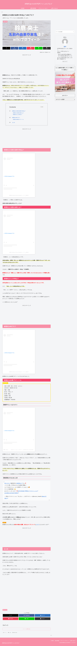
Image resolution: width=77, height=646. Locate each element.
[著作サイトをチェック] (63, 61)
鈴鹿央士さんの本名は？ (17, 114)
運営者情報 (57, 640)
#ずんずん (7, 483)
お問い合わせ (72, 640)
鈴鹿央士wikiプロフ (16, 117)
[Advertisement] (27, 64)
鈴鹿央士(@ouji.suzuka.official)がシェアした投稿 (18, 195)
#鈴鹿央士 (18, 483)
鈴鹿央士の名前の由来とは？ (18, 112)
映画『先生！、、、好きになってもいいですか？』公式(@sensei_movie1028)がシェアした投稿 (22, 449)
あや (65, 46)
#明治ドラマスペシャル (31, 491)
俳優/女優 (5, 609)
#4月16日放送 (21, 491)
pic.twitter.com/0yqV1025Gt (11, 493)
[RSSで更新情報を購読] (66, 61)
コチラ (37, 524)
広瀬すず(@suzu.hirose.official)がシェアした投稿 (18, 252)
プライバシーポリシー (64, 640)
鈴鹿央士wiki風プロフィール (18, 119)
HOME (52, 640)
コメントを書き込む (26, 628)
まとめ (13, 122)
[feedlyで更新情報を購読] (65, 61)
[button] (47, 48)
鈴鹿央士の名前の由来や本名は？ (19, 111)
